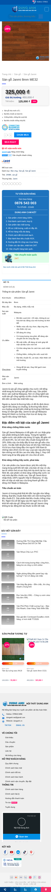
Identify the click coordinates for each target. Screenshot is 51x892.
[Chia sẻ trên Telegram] (20, 183)
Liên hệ (8, 751)
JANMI (8, 175)
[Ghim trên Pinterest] (17, 183)
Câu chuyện (10, 742)
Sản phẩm (9, 746)
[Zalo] (18, 852)
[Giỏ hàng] (47, 9)
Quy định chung (11, 763)
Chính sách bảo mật (13, 768)
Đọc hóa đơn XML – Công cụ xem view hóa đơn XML (33, 596)
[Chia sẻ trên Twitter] (11, 183)
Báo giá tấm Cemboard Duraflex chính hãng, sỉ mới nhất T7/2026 (32, 618)
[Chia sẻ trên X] (9, 183)
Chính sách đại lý (12, 794)
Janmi (15, 179)
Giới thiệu (9, 737)
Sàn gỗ (17, 74)
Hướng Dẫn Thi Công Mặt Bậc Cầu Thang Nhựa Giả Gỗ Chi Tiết (31, 542)
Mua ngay (10, 142)
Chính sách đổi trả (12, 772)
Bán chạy (14, 171)
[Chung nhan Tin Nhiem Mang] (12, 862)
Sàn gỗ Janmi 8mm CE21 (37, 671)
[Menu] (3, 9)
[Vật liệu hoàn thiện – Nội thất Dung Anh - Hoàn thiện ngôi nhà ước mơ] (25, 9)
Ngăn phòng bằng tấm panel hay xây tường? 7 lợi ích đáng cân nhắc (32, 574)
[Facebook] (5, 852)
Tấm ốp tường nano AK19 (12, 671)
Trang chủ (6, 74)
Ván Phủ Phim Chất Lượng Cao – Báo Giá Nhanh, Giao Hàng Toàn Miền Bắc (32, 607)
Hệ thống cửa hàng (13, 755)
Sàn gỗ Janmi (30, 74)
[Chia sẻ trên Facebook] (6, 183)
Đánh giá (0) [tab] (9, 287)
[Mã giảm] (25, 127)
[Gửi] (41, 16)
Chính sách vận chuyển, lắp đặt (18, 781)
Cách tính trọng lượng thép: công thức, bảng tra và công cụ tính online (33, 564)
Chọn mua (23, 135)
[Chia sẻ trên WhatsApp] (3, 183)
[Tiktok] (25, 852)
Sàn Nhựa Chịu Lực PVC (27, 552)
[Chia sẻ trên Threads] (14, 183)
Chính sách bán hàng (14, 789)
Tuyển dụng (10, 807)
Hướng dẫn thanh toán (14, 798)
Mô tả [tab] (6, 282)
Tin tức (8, 802)
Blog (26, 884)
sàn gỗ (14, 175)
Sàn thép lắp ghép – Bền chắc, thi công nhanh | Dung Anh (33, 585)
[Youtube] (11, 852)
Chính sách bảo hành (14, 777)
